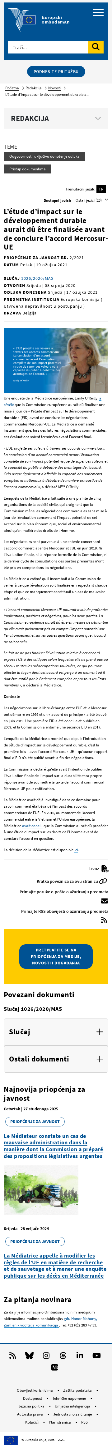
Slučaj (19, 1031)
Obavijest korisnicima (35, 1390)
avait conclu (32, 825)
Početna (12, 88)
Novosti (54, 88)
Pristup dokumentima (27, 169)
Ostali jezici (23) (89, 200)
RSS (84, 1422)
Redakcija (30, 118)
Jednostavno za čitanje (73, 1414)
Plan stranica (60, 1422)
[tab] (56, 1032)
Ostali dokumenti (39, 1059)
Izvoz (94, 868)
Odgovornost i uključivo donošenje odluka (44, 156)
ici (76, 849)
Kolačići (32, 1422)
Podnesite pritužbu (56, 71)
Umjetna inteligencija (73, 1406)
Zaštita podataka (78, 1390)
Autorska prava (30, 1414)
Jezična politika (31, 1406)
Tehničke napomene (69, 1398)
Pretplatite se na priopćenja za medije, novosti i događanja (56, 956)
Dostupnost (33, 1398)
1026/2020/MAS (37, 278)
